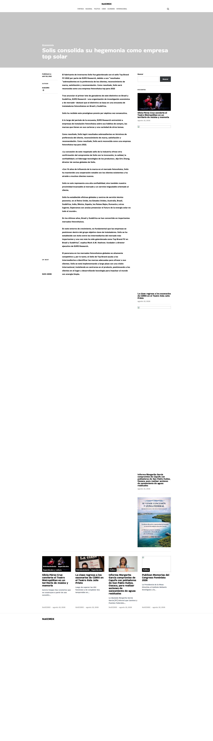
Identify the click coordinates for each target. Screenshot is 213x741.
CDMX (104, 9)
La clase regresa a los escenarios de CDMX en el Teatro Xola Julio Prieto (154, 296)
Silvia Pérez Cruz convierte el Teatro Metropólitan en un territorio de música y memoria (153, 115)
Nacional (89, 9)
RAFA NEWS (47, 274)
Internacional (121, 9)
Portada (81, 9)
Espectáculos (63, 566)
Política (97, 9)
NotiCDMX (45, 88)
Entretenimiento (49, 566)
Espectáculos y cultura (52, 570)
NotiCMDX (106, 3)
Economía (111, 9)
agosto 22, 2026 (144, 120)
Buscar (140, 74)
